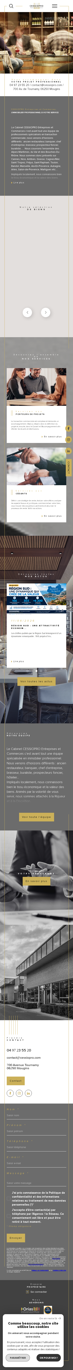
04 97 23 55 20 (19, 1050)
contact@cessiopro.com (24, 1057)
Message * (18, 1173)
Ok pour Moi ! (49, 1357)
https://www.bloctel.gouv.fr (35, 1264)
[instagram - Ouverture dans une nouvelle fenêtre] (68, 439)
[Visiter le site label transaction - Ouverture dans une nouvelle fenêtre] (48, 1310)
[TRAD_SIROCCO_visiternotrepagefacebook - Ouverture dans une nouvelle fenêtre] (10, 1093)
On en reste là (48, 1318)
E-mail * (15, 1157)
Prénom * (16, 1125)
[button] (45, 312)
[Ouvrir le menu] (55, 6)
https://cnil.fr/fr (56, 1258)
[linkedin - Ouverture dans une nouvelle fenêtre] (68, 450)
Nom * (13, 1109)
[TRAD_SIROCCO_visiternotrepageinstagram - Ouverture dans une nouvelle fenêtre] (19, 1093)
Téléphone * (20, 1141)
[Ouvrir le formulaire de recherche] (11, 6)
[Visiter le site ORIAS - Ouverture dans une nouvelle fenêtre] (30, 1310)
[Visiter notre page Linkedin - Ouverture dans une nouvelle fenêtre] (28, 1093)
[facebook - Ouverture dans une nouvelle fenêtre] (68, 428)
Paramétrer (18, 1357)
